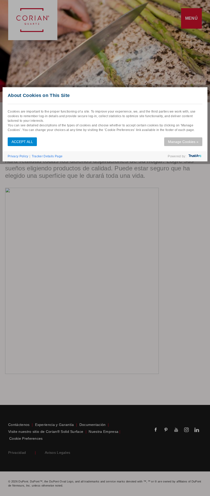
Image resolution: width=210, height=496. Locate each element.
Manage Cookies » (183, 142)
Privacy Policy (18, 156)
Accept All (22, 142)
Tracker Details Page (47, 156)
